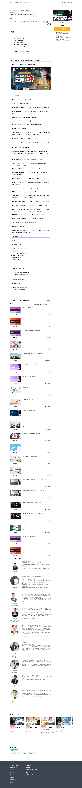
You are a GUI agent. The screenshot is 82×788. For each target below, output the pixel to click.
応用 (18, 753)
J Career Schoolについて (14, 767)
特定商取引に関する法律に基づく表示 (32, 769)
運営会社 (27, 767)
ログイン (64, 2)
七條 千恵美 (15, 636)
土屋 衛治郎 (15, 701)
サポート (11, 769)
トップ (11, 10)
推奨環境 (11, 775)
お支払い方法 (12, 770)
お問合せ (11, 774)
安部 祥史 (15, 572)
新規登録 (70, 2)
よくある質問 (12, 772)
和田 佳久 (15, 686)
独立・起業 (24, 753)
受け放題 (13, 753)
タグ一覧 (11, 780)
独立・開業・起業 (15, 10)
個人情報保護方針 (29, 770)
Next (71, 726)
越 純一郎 (15, 618)
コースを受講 (62, 29)
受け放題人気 (31, 753)
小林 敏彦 (15, 653)
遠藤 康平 (15, 670)
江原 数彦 (15, 603)
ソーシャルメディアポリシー (30, 774)
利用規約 (11, 782)
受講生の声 (12, 777)
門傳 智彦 (15, 587)
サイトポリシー (28, 772)
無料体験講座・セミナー (13, 779)
